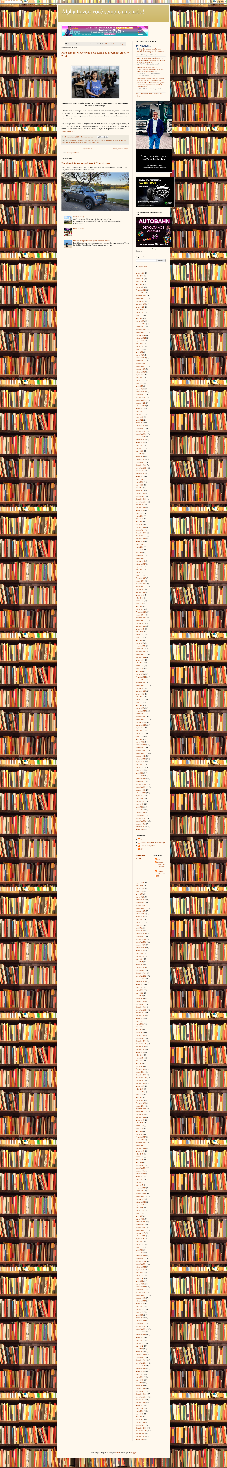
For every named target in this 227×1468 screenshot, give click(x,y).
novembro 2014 (141, 654)
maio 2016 (139, 603)
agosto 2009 (140, 829)
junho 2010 (140, 801)
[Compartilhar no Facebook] (104, 137)
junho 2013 (140, 699)
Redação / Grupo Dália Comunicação (152, 843)
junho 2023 (140, 380)
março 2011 (140, 776)
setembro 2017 (141, 564)
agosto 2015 (140, 629)
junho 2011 (140, 767)
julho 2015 (139, 632)
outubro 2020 (140, 471)
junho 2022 (140, 414)
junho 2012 (140, 733)
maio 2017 (139, 575)
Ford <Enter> (66, 143)
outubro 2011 (140, 756)
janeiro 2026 (140, 293)
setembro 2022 (141, 406)
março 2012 (140, 742)
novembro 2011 (141, 753)
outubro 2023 (140, 369)
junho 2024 (140, 346)
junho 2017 (140, 572)
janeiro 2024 (140, 360)
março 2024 (140, 355)
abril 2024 (139, 352)
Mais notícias (140, 93)
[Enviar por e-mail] (98, 137)
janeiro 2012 (140, 747)
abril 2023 (139, 386)
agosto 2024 (140, 341)
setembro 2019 (141, 507)
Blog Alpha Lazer (85, 140)
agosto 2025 (140, 307)
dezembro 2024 (141, 329)
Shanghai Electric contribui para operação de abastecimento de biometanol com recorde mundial (150, 51)
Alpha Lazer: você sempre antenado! (102, 11)
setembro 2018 (141, 538)
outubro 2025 (140, 301)
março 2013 (140, 708)
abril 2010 (139, 807)
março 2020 (140, 490)
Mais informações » (67, 131)
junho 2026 (140, 279)
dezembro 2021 (141, 431)
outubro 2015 (140, 623)
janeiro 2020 (140, 496)
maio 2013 (139, 702)
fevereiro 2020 (141, 493)
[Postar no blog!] (100, 137)
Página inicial (87, 149)
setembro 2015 (141, 626)
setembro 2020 (141, 473)
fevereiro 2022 (141, 425)
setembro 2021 (141, 439)
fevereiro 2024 (141, 358)
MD (141, 839)
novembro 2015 (141, 620)
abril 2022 (139, 420)
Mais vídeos (149, 93)
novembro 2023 (141, 366)
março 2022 (140, 423)
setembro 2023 (141, 372)
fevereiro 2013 (141, 711)
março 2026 (140, 287)
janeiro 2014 (140, 680)
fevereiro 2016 (141, 612)
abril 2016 (139, 606)
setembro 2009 (141, 826)
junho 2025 (140, 312)
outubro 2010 (140, 790)
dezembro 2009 (141, 818)
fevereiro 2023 (141, 392)
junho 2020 (140, 482)
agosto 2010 (140, 795)
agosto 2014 (140, 660)
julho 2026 (139, 276)
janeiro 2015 (140, 649)
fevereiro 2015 (141, 646)
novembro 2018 (141, 536)
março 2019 (140, 524)
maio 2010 (139, 804)
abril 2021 (139, 454)
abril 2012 (139, 739)
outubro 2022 (140, 403)
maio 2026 (139, 281)
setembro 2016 (141, 592)
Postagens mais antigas (120, 149)
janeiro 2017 (140, 581)
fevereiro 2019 (141, 527)
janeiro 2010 (140, 815)
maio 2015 (139, 637)
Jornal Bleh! (87, 143)
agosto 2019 (140, 510)
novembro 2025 (141, 298)
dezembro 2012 (141, 716)
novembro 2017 (141, 558)
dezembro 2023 (141, 363)
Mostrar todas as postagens (115, 43)
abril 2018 (139, 552)
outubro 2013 (140, 688)
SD (141, 849)
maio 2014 (139, 668)
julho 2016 (139, 598)
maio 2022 (139, 417)
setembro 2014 (141, 657)
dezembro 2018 (141, 533)
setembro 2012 (141, 725)
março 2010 (140, 810)
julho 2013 (139, 697)
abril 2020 (139, 488)
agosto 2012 (140, 728)
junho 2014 (140, 665)
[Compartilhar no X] (102, 137)
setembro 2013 (141, 691)
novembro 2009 (141, 821)
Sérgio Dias (95, 143)
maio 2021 (139, 451)
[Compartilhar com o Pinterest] (107, 137)
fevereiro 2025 (141, 324)
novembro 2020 (141, 468)
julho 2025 (139, 310)
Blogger (133, 1452)
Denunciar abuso (140, 857)
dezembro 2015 (141, 617)
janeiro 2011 (140, 781)
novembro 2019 (141, 502)
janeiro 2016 (140, 615)
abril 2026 (139, 284)
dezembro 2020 (141, 465)
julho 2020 (139, 479)
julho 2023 (139, 377)
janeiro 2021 (140, 462)
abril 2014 (139, 671)
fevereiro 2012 (141, 745)
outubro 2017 (140, 561)
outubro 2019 (140, 504)
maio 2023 (139, 383)
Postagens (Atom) (73, 153)
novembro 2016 (141, 586)
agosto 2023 (140, 375)
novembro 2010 (141, 787)
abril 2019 (139, 521)
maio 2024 (139, 349)
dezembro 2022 (141, 397)
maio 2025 (139, 315)
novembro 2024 (141, 332)
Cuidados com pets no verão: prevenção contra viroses (91, 240)
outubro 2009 (140, 824)
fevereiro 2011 (141, 779)
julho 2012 (139, 730)
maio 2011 (139, 770)
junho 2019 (140, 516)
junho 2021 (140, 448)
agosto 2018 (140, 541)
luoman (117, 1452)
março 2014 (140, 674)
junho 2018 (140, 547)
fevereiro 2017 (141, 578)
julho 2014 (139, 663)
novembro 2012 (141, 719)
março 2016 (140, 609)
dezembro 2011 (141, 750)
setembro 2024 (141, 338)
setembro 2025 (141, 304)
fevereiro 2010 (141, 812)
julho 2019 (139, 513)
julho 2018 (139, 544)
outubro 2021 (140, 437)
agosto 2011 (140, 762)
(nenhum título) (78, 217)
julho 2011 (139, 764)
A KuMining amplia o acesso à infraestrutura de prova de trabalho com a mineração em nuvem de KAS (150, 69)
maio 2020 (139, 485)
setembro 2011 (141, 759)
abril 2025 (139, 318)
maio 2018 (139, 550)
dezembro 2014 (141, 651)
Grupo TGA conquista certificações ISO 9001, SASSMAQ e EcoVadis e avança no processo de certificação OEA (151, 60)
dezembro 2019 (141, 499)
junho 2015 (140, 634)
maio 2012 (139, 736)
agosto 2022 (140, 408)
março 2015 (140, 643)
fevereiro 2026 (141, 290)
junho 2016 (140, 601)
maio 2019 (139, 519)
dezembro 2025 (141, 296)
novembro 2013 (141, 685)
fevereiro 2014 (141, 677)
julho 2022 (139, 411)
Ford (125, 140)
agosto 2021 (140, 442)
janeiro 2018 (140, 555)
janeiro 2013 (140, 713)
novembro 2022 (141, 400)
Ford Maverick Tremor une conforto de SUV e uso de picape (85, 163)
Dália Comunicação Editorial (114, 140)
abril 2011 (139, 773)
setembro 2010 (141, 793)
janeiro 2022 (140, 428)
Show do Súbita (78, 229)
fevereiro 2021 (141, 459)
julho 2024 (139, 343)
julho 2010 (139, 798)
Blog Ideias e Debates (98, 140)
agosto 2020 (140, 476)
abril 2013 (139, 705)
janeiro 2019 (140, 530)
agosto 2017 (140, 567)
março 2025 (140, 321)
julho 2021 (139, 445)
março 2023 (140, 389)
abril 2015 (139, 640)
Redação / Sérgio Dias (147, 846)
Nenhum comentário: (87, 137)
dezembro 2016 (141, 584)
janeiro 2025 (140, 326)
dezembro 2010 (141, 784)
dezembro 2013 (141, 682)
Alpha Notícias (75, 140)
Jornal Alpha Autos (77, 143)
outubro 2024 (140, 335)
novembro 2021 (141, 434)
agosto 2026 (140, 273)
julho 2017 (139, 569)
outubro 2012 (140, 722)
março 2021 (140, 456)
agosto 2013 (140, 694)
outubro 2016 (140, 589)
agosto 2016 (140, 595)
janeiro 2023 (140, 394)
